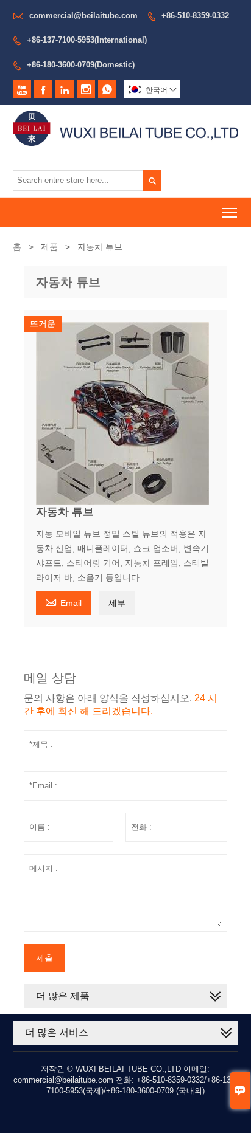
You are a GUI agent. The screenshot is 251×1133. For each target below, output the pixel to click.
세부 (116, 603)
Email (63, 601)
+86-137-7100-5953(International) (87, 39)
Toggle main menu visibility (230, 212)
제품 (49, 247)
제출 (44, 958)
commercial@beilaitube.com (83, 15)
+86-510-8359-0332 (195, 15)
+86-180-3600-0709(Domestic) (81, 64)
